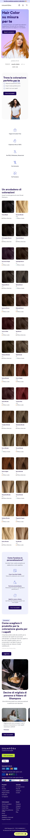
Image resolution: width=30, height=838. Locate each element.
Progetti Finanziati (6, 819)
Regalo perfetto (5, 792)
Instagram (18, 806)
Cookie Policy (5, 808)
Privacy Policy (5, 806)
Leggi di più (6, 653)
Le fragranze (5, 796)
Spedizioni (4, 815)
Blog (17, 812)
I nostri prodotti (5, 790)
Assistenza (18, 790)
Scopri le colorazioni (9, 32)
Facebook (18, 804)
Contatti (18, 792)
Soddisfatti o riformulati (7, 817)
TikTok (17, 810)
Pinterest (18, 808)
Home (3, 786)
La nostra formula (20, 786)
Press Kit (18, 788)
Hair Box (4, 788)
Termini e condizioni (6, 804)
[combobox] (3, 761)
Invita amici (4, 794)
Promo (3, 813)
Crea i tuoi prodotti (9, 93)
